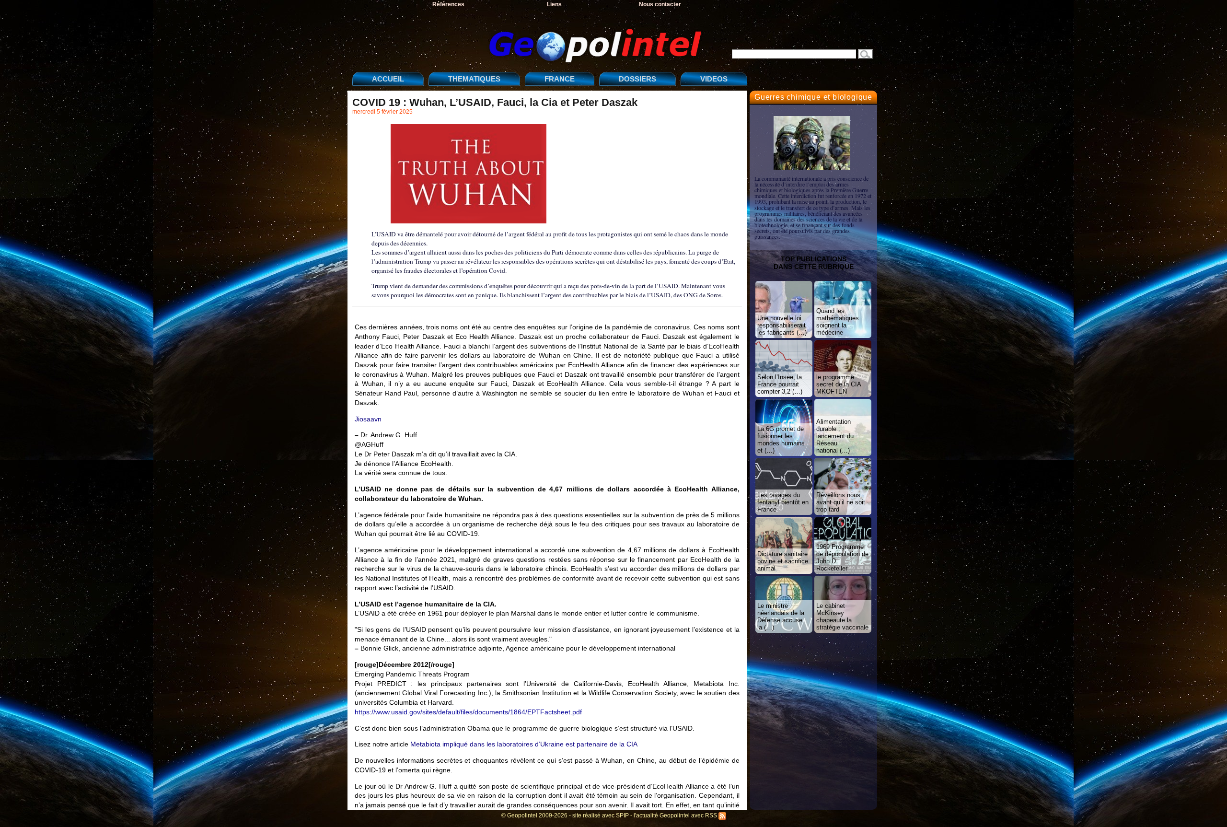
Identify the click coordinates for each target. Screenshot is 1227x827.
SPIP (622, 815)
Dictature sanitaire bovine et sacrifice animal (782, 561)
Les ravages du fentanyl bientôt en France (783, 502)
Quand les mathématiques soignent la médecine (837, 321)
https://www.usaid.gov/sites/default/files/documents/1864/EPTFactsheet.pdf (468, 712)
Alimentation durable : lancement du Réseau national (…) (835, 436)
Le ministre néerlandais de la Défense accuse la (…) (780, 616)
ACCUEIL (388, 79)
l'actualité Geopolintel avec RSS (676, 815)
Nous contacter (660, 4)
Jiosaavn (368, 419)
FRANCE (559, 79)
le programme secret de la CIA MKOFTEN (838, 384)
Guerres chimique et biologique (813, 97)
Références (448, 4)
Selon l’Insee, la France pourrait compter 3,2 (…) (779, 384)
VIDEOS (714, 79)
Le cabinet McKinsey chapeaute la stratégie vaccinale (842, 616)
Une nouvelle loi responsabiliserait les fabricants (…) (782, 325)
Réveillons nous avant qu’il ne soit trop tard (840, 502)
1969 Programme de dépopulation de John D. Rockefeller (842, 557)
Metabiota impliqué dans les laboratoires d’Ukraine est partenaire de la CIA (523, 744)
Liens (554, 4)
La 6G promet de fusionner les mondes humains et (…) (781, 439)
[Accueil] (529, 38)
